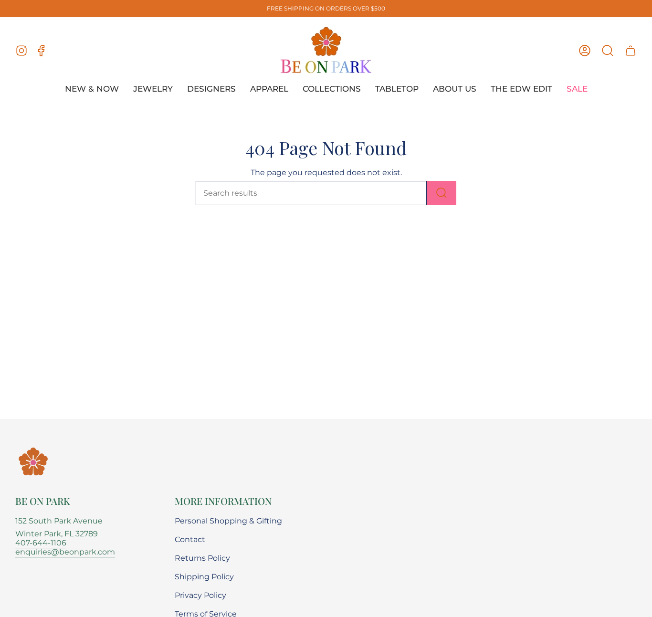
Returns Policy (202, 558)
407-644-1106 (40, 542)
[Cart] (630, 50)
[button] (607, 50)
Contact (190, 539)
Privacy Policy (200, 595)
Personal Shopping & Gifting (228, 520)
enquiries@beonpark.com (65, 551)
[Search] (441, 193)
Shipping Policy (204, 576)
